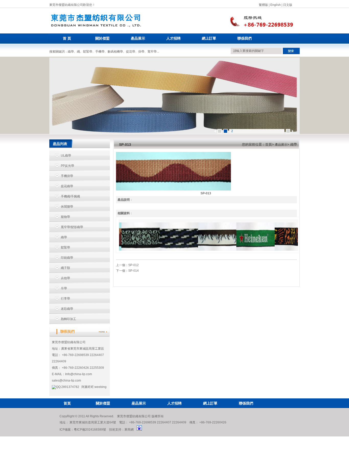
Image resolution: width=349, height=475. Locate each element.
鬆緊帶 (65, 247)
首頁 (67, 403)
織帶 (64, 237)
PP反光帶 (67, 166)
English (275, 5)
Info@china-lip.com (78, 374)
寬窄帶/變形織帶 (72, 227)
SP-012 (133, 265)
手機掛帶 (67, 176)
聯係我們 (244, 38)
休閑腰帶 (67, 206)
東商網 (129, 429)
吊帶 (64, 288)
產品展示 (138, 38)
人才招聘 (173, 38)
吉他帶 (65, 278)
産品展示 (139, 403)
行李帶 (65, 298)
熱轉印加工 (68, 319)
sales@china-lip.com (66, 380)
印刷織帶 (67, 257)
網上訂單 (209, 38)
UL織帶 (66, 155)
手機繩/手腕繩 (70, 196)
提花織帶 (67, 186)
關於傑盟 (102, 38)
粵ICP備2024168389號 (90, 429)
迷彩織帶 (67, 309)
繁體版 (263, 5)
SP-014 (133, 270)
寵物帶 (65, 217)
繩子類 (65, 268)
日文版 (287, 5)
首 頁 (67, 38)
